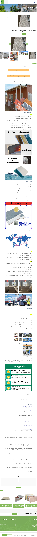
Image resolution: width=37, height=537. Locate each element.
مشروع (17, 1)
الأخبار (14, 1)
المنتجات (20, 1)
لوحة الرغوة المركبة (6, 17)
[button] (2, 490)
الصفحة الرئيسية (26, 1)
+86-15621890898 (34, 525)
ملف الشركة (23, 1)
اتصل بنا (12, 1)
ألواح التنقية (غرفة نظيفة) (6, 21)
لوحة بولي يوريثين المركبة (6, 15)
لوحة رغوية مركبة (27, 8)
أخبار (15, 524)
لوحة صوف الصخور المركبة (5, 19)
